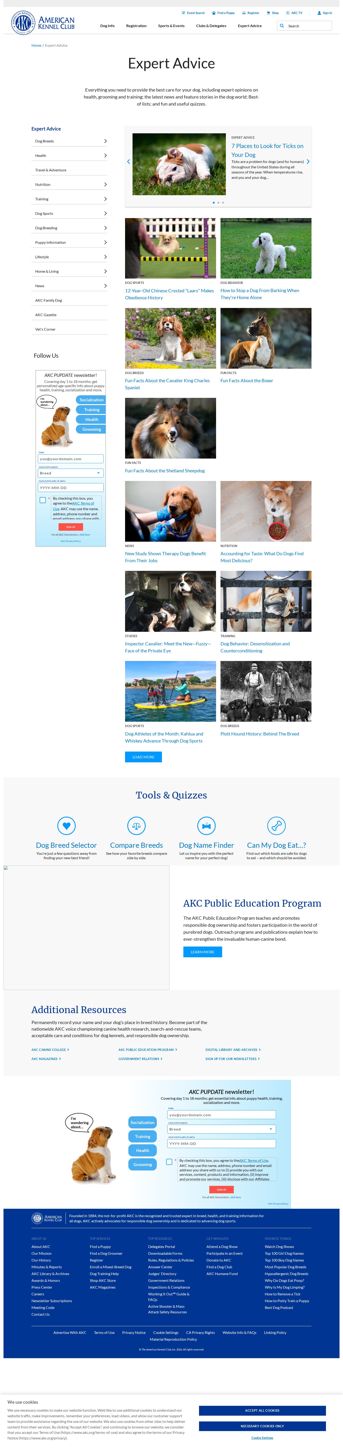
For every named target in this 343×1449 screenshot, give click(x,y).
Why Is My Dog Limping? (284, 1287)
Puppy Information (50, 242)
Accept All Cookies (262, 1410)
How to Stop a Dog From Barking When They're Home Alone (259, 293)
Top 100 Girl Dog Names (284, 1253)
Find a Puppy (226, 13)
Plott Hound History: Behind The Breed (259, 733)
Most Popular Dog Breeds (285, 1267)
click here (84, 534)
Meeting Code (43, 1307)
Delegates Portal (161, 1246)
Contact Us (41, 1314)
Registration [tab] (136, 25)
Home (36, 45)
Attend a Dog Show (222, 1246)
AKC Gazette (45, 314)
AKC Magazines (103, 1287)
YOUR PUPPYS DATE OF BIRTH (52, 481)
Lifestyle (42, 256)
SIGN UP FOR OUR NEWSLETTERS (231, 1059)
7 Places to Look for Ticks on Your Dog (267, 150)
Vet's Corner (45, 329)
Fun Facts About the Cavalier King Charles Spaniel (167, 384)
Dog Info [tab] (107, 25)
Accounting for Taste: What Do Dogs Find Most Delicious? (262, 557)
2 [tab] (218, 202)
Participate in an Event (224, 1253)
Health (40, 155)
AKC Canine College (49, 1050)
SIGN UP (70, 527)
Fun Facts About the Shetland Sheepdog (165, 470)
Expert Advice (243, 137)
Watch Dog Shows (279, 1246)
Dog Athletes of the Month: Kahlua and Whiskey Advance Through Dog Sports (164, 737)
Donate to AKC (218, 1260)
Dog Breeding (46, 228)
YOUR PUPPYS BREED (48, 467)
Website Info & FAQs (239, 1332)
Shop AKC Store (103, 1280)
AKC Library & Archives (50, 1273)
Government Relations (166, 1280)
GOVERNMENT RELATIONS (139, 1059)
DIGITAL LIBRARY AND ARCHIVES (231, 1050)
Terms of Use (104, 1332)
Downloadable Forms (165, 1253)
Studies (131, 636)
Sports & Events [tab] (171, 25)
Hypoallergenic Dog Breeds (286, 1273)
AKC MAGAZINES (45, 1059)
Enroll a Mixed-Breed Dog (110, 1267)
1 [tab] (213, 202)
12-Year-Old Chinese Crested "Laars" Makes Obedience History (169, 294)
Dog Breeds (44, 141)
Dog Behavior (231, 283)
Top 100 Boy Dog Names (284, 1260)
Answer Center (160, 1267)
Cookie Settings (262, 1438)
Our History (41, 1260)
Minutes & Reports (47, 1267)
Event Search (196, 13)
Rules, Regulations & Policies (171, 1260)
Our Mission (42, 1253)
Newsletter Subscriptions (52, 1300)
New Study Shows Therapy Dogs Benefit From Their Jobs (165, 557)
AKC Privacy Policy (71, 541)
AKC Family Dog (48, 300)
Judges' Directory (162, 1273)
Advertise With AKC (69, 1332)
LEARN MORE (203, 952)
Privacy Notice (134, 1332)
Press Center (42, 1287)
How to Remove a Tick (282, 1294)
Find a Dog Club (219, 1267)
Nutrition (42, 184)
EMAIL (41, 452)
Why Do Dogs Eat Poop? (284, 1280)
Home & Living (47, 271)
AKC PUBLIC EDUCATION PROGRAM (146, 1050)
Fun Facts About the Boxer (246, 380)
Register (253, 13)
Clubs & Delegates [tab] (211, 25)
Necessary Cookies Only (262, 1426)
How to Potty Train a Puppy (287, 1300)
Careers (38, 1294)
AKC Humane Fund (222, 1273)
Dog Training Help (104, 1273)
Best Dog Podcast (279, 1307)
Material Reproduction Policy (173, 1339)
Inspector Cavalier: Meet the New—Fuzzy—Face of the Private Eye (168, 647)
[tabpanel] (218, 164)
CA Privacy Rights (200, 1332)
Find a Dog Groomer (106, 1253)
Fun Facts (228, 373)
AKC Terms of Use (253, 1160)
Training (41, 199)
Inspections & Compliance (169, 1287)
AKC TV (296, 13)
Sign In (327, 13)
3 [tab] (223, 202)
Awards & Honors (46, 1280)
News (39, 285)
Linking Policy (275, 1332)
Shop (275, 13)
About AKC (41, 1246)
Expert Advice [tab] (250, 25)
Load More (143, 757)
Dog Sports (44, 213)
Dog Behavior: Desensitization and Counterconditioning (255, 647)
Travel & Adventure (50, 170)
